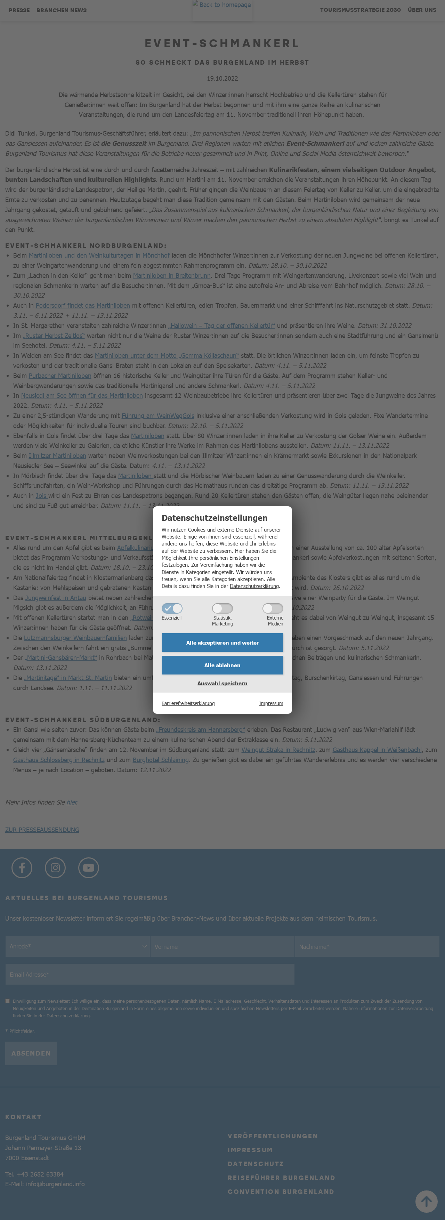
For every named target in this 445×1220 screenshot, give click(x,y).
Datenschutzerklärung (254, 585)
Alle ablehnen (222, 665)
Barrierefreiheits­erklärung (188, 703)
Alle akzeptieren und (222, 642)
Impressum (271, 703)
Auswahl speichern (222, 683)
